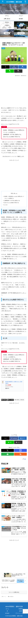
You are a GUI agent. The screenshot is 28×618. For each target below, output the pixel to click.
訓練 (23, 399)
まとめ (5, 204)
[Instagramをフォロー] (20, 450)
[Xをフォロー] (7, 450)
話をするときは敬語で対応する (11, 202)
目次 (12, 193)
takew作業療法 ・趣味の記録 (14, 1)
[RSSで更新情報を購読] (20, 454)
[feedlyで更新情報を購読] (7, 454)
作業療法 (4, 399)
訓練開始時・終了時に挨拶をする (12, 200)
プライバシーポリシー (20, 613)
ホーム (7, 608)
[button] (18, 71)
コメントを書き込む (14, 592)
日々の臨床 (11, 399)
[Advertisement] (14, 91)
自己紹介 (7, 613)
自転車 (20, 611)
